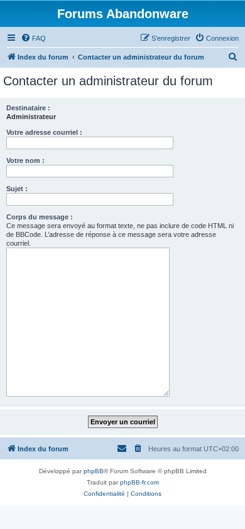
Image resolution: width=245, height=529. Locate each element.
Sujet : (17, 188)
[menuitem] (33, 38)
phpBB (94, 471)
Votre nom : (25, 160)
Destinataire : (28, 108)
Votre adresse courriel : (44, 132)
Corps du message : (39, 217)
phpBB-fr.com (139, 482)
